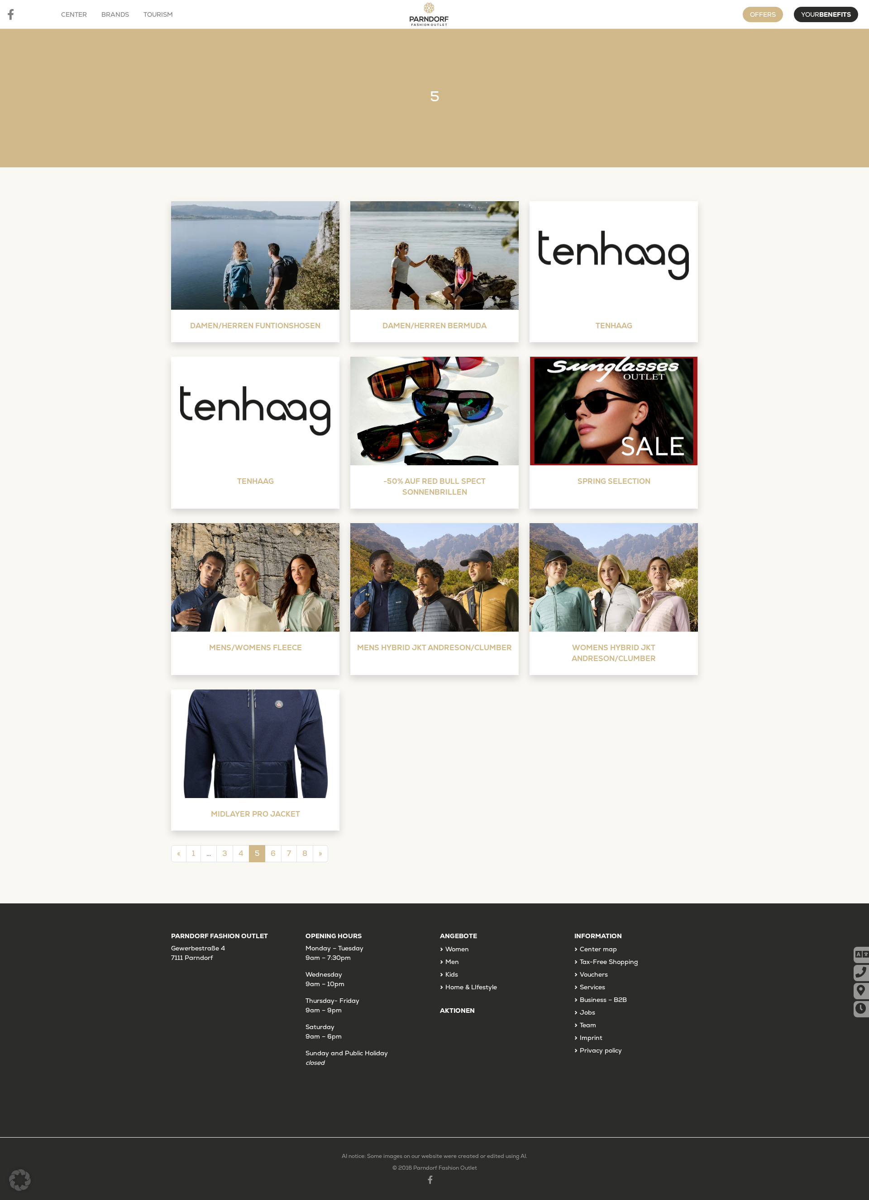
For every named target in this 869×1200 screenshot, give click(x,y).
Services (592, 987)
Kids (451, 974)
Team (588, 1025)
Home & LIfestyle (471, 987)
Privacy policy (601, 1050)
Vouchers (594, 974)
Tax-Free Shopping (609, 962)
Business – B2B (603, 1000)
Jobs (587, 1012)
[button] (20, 1180)
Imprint (591, 1038)
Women (457, 949)
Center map (598, 949)
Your (826, 14)
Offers (763, 14)
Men (452, 962)
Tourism (158, 14)
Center (74, 14)
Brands (115, 14)
